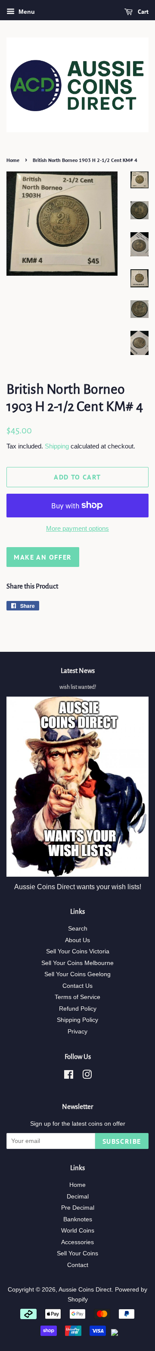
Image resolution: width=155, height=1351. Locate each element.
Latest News (78, 670)
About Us (77, 940)
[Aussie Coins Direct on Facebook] (69, 1076)
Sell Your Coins (77, 1253)
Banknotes (77, 1219)
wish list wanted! (77, 687)
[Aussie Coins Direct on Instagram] (87, 1076)
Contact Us (77, 986)
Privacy (77, 1031)
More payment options (77, 528)
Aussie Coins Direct (85, 1289)
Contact (77, 1265)
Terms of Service (77, 997)
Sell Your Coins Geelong (77, 974)
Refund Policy (77, 1008)
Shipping (57, 446)
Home (12, 160)
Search (77, 928)
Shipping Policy (77, 1020)
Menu (26, 11)
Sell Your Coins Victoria (77, 951)
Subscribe (121, 1141)
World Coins (77, 1230)
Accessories (77, 1242)
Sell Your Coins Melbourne (77, 963)
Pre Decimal (77, 1208)
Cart (142, 12)
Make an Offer (43, 557)
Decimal (78, 1196)
